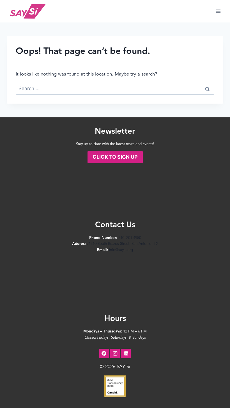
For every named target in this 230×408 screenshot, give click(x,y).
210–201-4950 (129, 238)
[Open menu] (218, 11)
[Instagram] (115, 353)
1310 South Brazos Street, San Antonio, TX (123, 244)
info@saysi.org (121, 250)
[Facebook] (104, 353)
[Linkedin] (126, 353)
